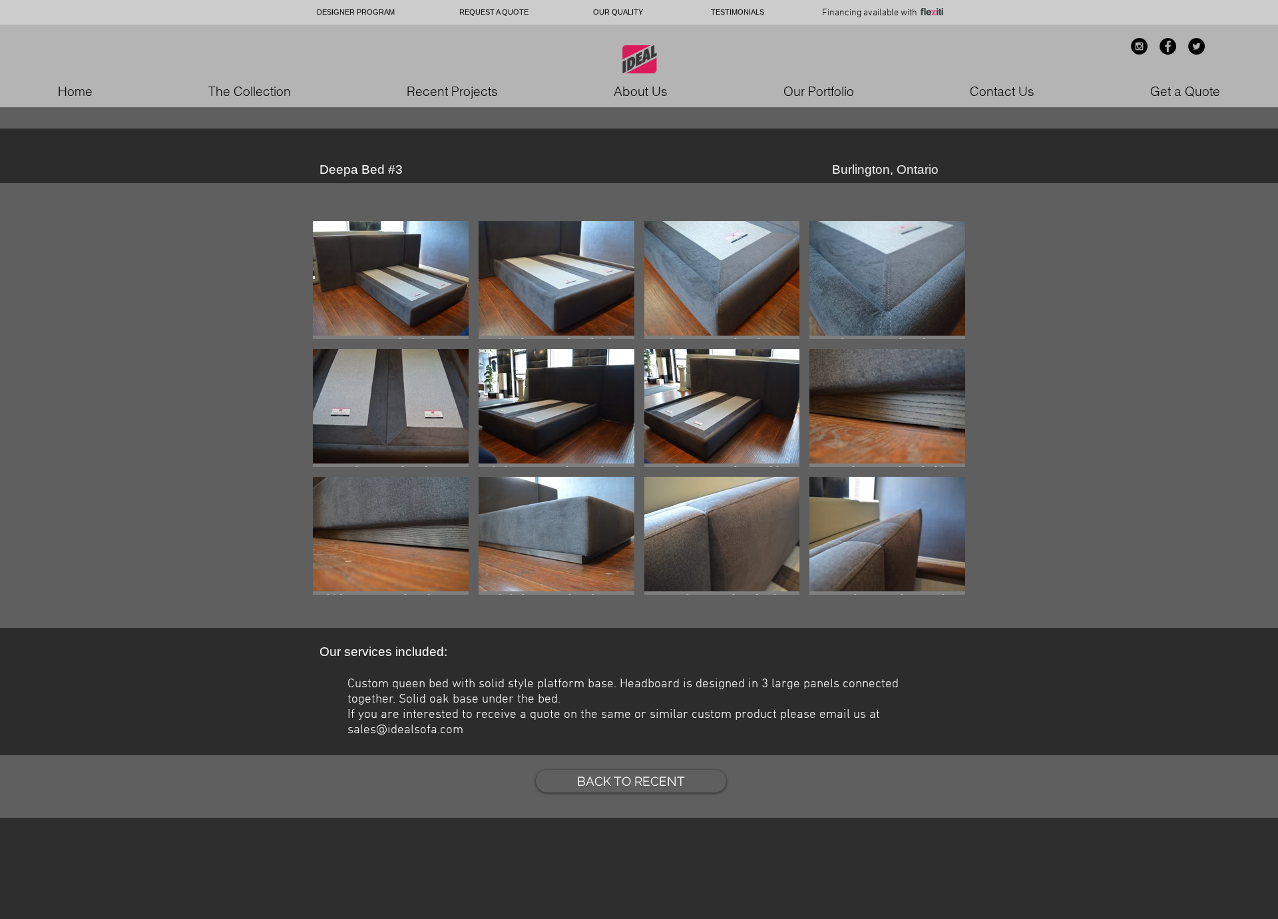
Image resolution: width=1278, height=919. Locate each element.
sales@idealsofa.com (405, 730)
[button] (391, 280)
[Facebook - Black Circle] (1168, 46)
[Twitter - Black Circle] (1196, 46)
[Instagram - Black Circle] (1139, 46)
